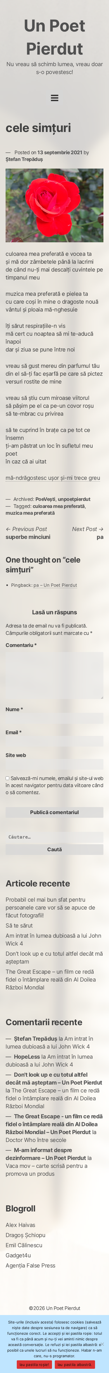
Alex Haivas (20, 1225)
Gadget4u (18, 1255)
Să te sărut (19, 925)
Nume (14, 709)
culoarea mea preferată (59, 506)
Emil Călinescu (24, 1245)
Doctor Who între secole (36, 1140)
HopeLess (27, 1056)
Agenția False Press (30, 1265)
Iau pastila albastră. (75, 1364)
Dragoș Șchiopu (25, 1235)
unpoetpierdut (74, 499)
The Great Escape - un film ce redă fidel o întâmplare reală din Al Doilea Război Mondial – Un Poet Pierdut (54, 1124)
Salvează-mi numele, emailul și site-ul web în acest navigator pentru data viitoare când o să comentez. (54, 785)
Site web (16, 755)
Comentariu (21, 645)
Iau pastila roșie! (34, 1364)
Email (14, 732)
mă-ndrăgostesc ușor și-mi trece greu (53, 477)
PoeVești (45, 499)
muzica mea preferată (30, 513)
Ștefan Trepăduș (24, 159)
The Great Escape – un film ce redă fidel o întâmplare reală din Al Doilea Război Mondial (51, 979)
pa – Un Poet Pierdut (55, 585)
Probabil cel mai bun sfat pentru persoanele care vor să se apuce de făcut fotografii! (50, 907)
